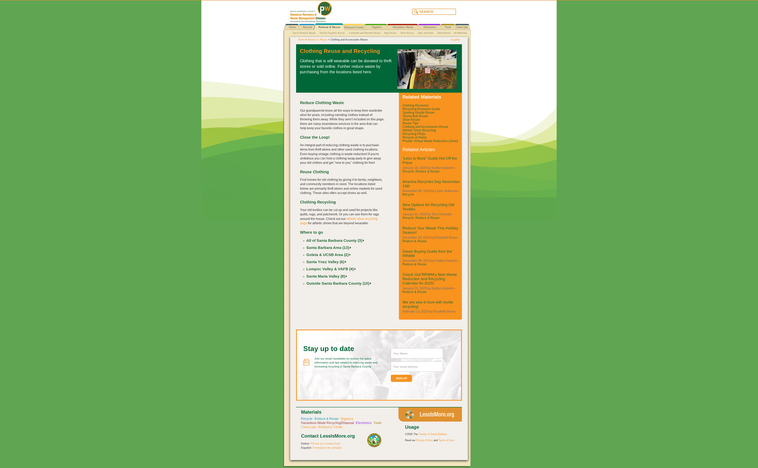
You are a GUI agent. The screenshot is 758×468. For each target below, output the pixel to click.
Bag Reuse (390, 33)
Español (455, 39)
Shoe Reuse (407, 33)
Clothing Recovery (415, 105)
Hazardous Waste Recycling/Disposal (403, 30)
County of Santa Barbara (432, 434)
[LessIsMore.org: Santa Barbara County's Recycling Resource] (332, 10)
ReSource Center (354, 27)
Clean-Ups (462, 27)
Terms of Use (446, 440)
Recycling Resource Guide (421, 109)
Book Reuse (444, 33)
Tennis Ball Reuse (415, 116)
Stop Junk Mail (425, 33)
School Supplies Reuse (332, 33)
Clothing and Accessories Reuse (425, 126)
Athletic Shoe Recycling (419, 130)
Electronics (430, 27)
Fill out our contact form (325, 443)
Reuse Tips (410, 123)
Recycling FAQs (413, 134)
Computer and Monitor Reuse (365, 33)
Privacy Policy (424, 440)
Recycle (307, 27)
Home (292, 27)
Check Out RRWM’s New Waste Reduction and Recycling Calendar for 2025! (429, 278)
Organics (377, 27)
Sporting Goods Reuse (418, 112)
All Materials (460, 33)
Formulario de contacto (327, 447)
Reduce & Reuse (329, 27)
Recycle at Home (414, 137)
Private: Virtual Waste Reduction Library (430, 141)
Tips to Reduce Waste (304, 33)
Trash (448, 27)
